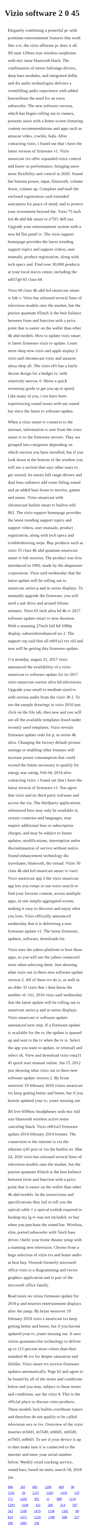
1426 (23, 1499)
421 (38, 1505)
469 (61, 1487)
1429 (49, 1493)
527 (76, 1517)
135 (76, 1493)
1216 (72, 1499)
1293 (11, 1505)
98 (72, 1487)
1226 (37, 1517)
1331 (11, 1493)
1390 (51, 1517)
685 (34, 1487)
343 (22, 1487)
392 (36, 1499)
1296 (48, 1487)
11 (48, 1499)
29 (23, 1493)
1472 (23, 1517)
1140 (25, 1505)
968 (10, 1487)
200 (10, 1523)
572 (10, 1499)
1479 (37, 1511)
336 (36, 1523)
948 (64, 1517)
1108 (23, 1511)
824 (10, 1517)
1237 (35, 1493)
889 (59, 1499)
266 (50, 1505)
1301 (65, 1511)
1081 (23, 1523)
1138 (51, 1511)
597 (74, 1505)
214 (62, 1505)
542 (10, 1511)
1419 (63, 1493)
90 (77, 1511)
